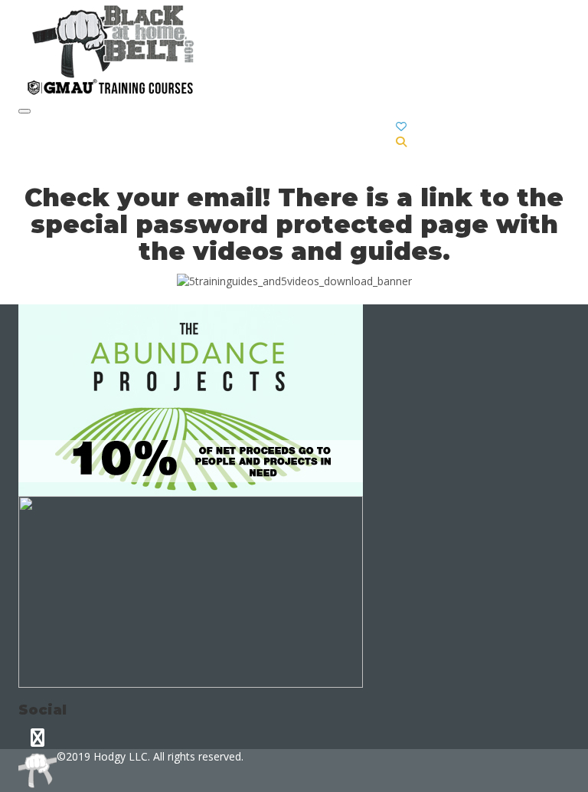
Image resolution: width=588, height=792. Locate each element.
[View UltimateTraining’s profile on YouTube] (37, 737)
